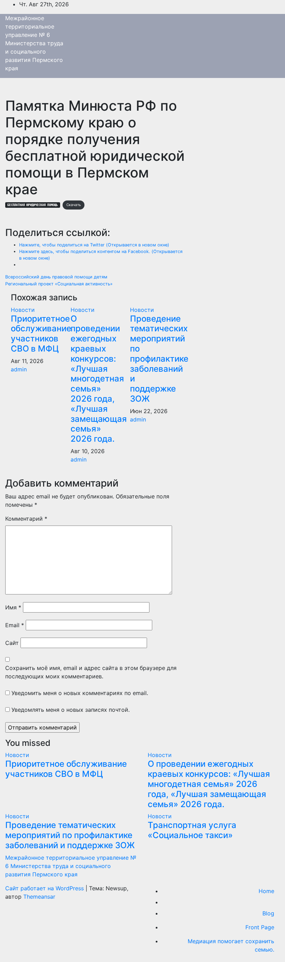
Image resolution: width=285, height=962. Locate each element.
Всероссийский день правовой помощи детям (56, 276)
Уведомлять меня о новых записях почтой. (70, 709)
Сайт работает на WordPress (45, 888)
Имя (13, 607)
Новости (23, 309)
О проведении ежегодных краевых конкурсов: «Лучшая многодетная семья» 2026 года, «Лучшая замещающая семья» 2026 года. (99, 379)
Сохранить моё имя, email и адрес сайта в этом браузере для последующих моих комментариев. (91, 672)
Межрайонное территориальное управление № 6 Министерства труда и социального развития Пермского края (34, 43)
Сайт (12, 642)
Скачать (73, 205)
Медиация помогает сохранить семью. (231, 945)
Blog (268, 913)
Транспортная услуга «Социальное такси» (192, 830)
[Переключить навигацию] (10, 90)
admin (19, 369)
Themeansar (39, 896)
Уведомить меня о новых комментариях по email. (79, 692)
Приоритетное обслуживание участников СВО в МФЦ (41, 334)
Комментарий (26, 518)
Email (14, 625)
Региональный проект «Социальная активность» (59, 283)
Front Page (259, 927)
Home (266, 891)
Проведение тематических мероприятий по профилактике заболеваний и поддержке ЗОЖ (159, 359)
